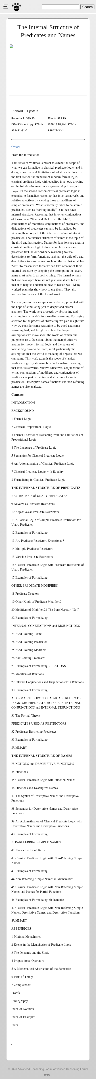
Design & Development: (48, 1075)
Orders (15, 146)
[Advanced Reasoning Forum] (16, 7)
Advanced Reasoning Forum (35, 1069)
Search (87, 7)
